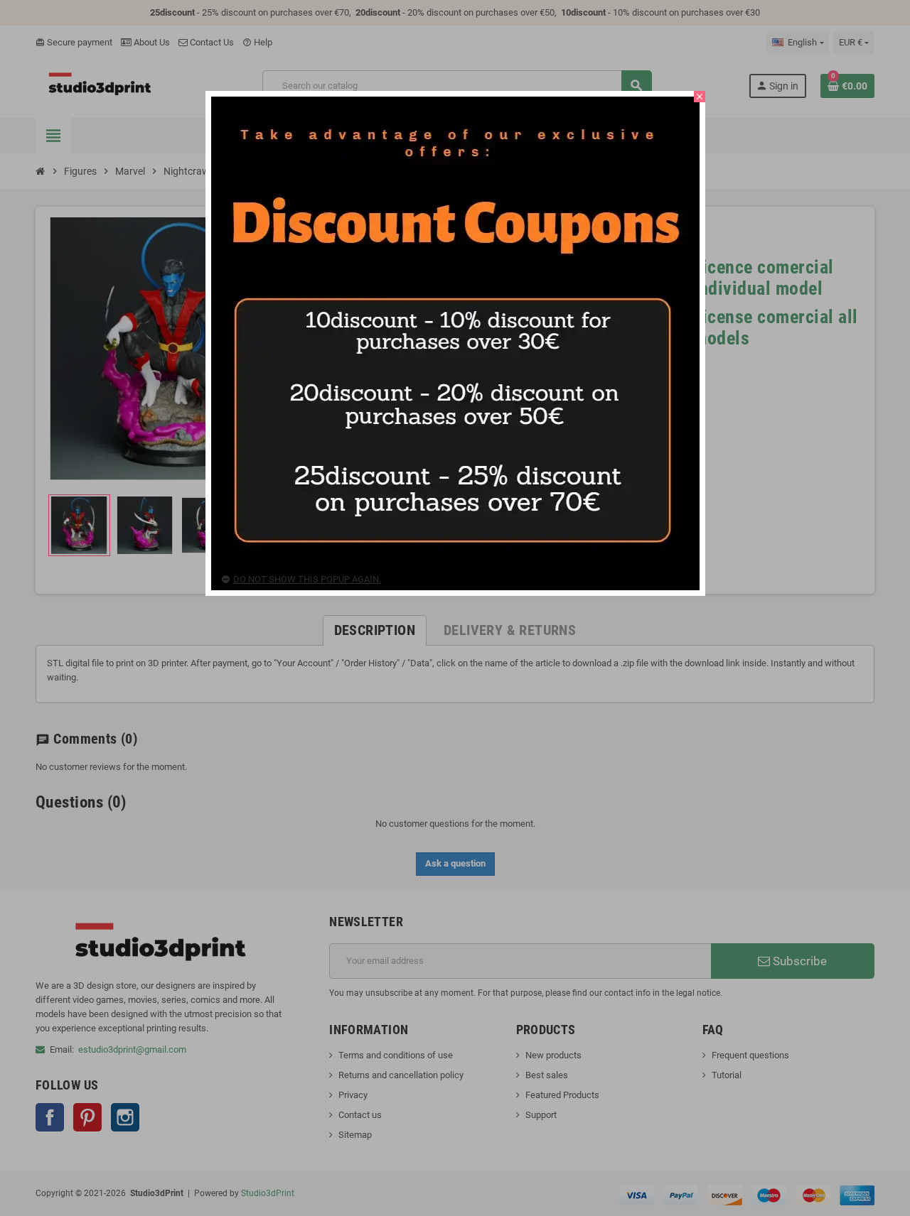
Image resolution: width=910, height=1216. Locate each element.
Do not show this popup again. (307, 579)
